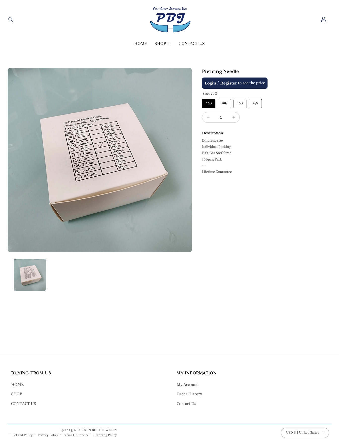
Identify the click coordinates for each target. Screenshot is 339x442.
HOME (17, 384)
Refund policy (22, 435)
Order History (189, 394)
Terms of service (76, 435)
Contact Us (186, 403)
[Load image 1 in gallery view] (30, 275)
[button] (10, 19)
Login (210, 83)
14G (255, 102)
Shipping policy (105, 435)
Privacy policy (48, 435)
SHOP (16, 394)
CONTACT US (23, 403)
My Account (187, 384)
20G (208, 102)
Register (228, 83)
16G (240, 102)
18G (225, 102)
